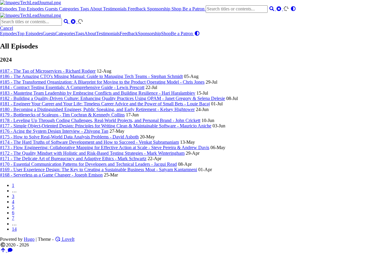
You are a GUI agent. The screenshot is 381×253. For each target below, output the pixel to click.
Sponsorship (159, 8)
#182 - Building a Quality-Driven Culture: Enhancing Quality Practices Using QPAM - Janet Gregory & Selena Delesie (112, 98)
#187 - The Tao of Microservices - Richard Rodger (48, 71)
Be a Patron (194, 8)
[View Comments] (10, 250)
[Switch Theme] (293, 8)
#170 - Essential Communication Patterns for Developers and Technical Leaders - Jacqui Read (88, 164)
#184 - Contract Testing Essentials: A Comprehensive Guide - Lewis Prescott (72, 87)
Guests (52, 8)
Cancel (6, 28)
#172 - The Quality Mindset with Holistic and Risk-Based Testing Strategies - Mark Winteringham (92, 153)
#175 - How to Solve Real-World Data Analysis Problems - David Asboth (69, 136)
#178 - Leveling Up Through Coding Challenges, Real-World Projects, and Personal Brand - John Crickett (100, 120)
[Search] (272, 8)
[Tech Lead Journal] (30, 2)
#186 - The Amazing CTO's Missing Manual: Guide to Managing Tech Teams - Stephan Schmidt (91, 76)
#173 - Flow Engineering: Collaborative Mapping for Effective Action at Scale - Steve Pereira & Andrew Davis (104, 147)
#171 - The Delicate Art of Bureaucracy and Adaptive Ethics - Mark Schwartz (73, 158)
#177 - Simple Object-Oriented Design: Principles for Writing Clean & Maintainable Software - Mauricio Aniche (105, 125)
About (96, 8)
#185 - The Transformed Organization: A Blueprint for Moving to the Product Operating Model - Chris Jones (102, 82)
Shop (176, 8)
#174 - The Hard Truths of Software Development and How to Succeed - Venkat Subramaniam (89, 142)
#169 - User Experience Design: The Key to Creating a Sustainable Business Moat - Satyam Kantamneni (98, 169)
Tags (85, 8)
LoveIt (67, 239)
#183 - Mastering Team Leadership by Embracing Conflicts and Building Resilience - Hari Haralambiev (97, 93)
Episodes (9, 8)
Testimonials (115, 8)
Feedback (137, 8)
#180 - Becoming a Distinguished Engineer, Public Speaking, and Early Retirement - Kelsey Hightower (97, 109)
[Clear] (279, 8)
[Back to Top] (3, 250)
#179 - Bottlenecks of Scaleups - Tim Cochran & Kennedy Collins (62, 114)
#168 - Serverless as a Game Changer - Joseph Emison (51, 174)
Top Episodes (31, 8)
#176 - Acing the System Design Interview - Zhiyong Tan (54, 131)
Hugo (29, 239)
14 (14, 229)
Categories (69, 8)
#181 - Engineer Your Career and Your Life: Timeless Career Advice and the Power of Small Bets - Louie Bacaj (105, 103)
